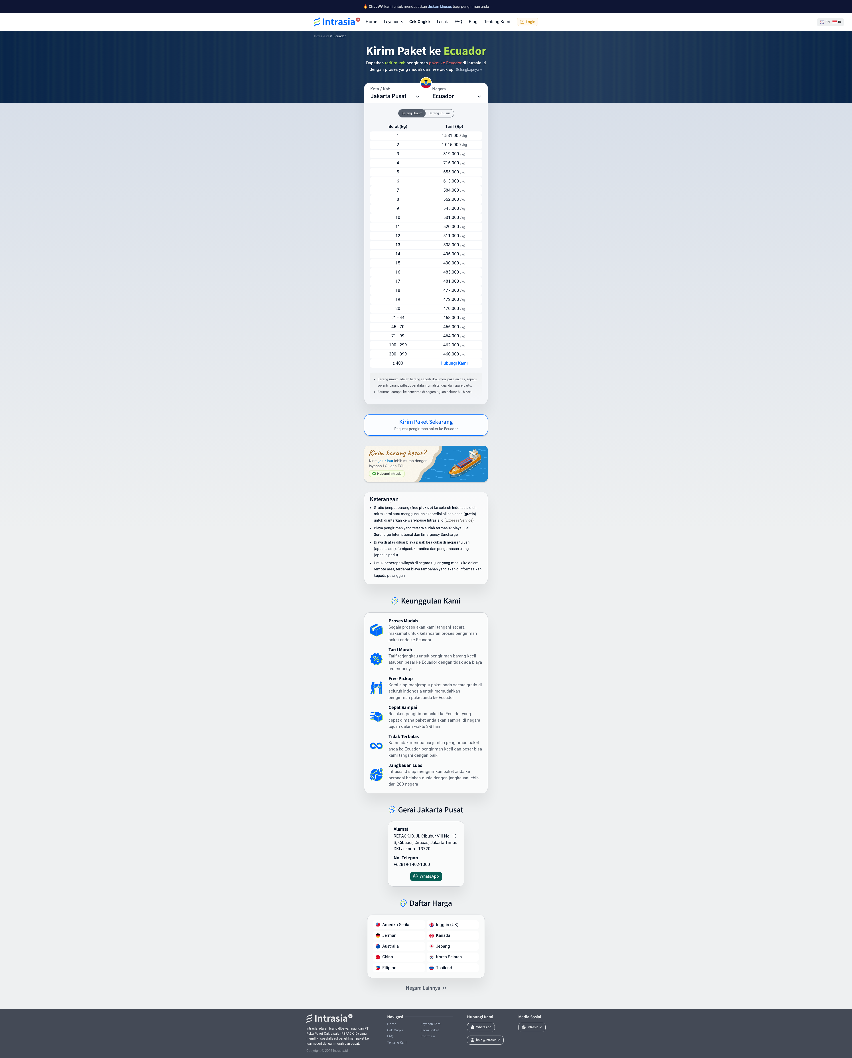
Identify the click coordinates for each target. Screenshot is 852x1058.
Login (530, 22)
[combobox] (395, 96)
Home (371, 21)
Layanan (392, 21)
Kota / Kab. (380, 88)
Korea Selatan (449, 956)
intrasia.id (534, 1027)
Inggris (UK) (447, 924)
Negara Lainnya (423, 987)
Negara (439, 88)
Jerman (389, 935)
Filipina (389, 967)
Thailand (444, 967)
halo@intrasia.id (488, 1040)
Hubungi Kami (454, 363)
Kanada (443, 935)
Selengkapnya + (469, 69)
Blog (473, 21)
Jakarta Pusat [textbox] (388, 96)
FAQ (458, 21)
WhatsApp (483, 1027)
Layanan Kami (431, 1024)
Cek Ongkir (419, 21)
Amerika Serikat (397, 924)
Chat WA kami (381, 6)
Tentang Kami (497, 21)
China (387, 956)
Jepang (443, 946)
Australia (390, 946)
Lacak (442, 21)
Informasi (428, 1036)
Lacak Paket (430, 1030)
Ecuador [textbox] (443, 96)
